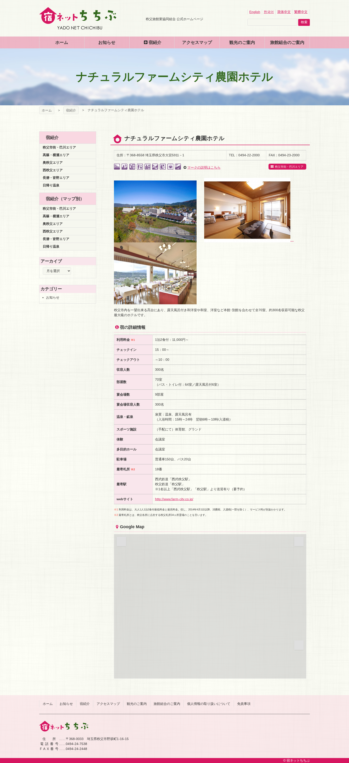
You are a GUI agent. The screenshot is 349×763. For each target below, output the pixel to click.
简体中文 (284, 12)
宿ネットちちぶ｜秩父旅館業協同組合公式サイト (77, 18)
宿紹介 (71, 110)
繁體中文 (300, 12)
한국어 (269, 12)
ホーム (47, 110)
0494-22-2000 (249, 155)
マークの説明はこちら (204, 167)
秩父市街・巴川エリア (288, 166)
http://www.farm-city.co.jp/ (174, 499)
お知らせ (52, 297)
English (254, 12)
